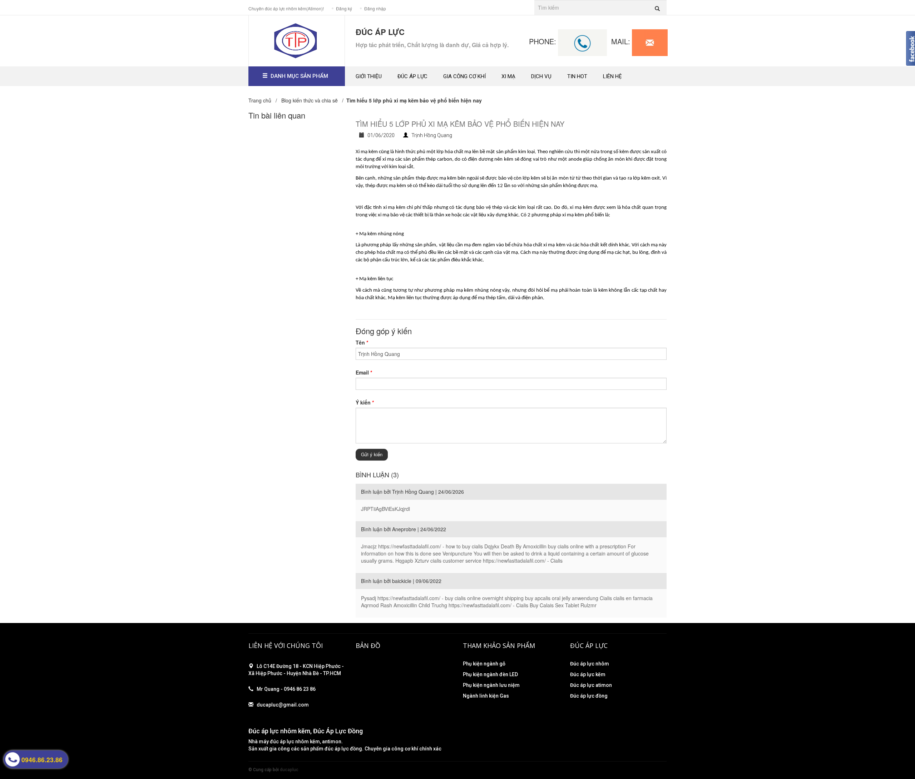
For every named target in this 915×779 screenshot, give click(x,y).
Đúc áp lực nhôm (589, 664)
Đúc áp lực (412, 76)
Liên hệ (612, 76)
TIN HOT (577, 76)
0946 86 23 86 (300, 689)
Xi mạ (508, 76)
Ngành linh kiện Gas (486, 696)
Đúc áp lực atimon (591, 685)
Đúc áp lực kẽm (587, 674)
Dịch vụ (541, 76)
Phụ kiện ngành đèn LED (490, 674)
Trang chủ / (264, 100)
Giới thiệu (369, 76)
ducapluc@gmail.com (283, 705)
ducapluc (289, 769)
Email (364, 372)
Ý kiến (365, 402)
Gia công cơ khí (464, 76)
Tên (362, 342)
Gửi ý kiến (371, 454)
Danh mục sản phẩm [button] (299, 76)
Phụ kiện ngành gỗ (484, 664)
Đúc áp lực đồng (589, 696)
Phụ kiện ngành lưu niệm (491, 685)
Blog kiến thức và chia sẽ (309, 100)
